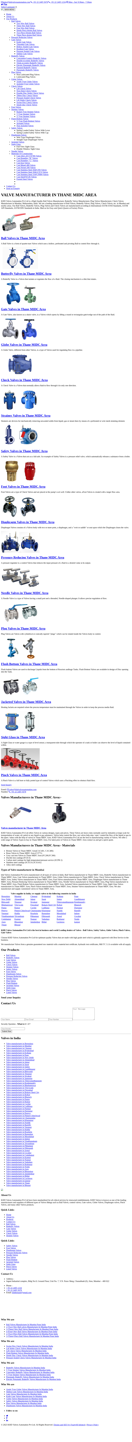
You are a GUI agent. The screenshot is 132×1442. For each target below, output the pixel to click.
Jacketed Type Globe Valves (28, 84)
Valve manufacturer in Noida (18, 1167)
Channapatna (35, 911)
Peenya (4, 911)
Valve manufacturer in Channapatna (20, 1118)
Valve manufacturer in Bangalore (19, 1134)
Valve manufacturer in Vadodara (19, 1162)
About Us (10, 16)
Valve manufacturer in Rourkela (19, 1132)
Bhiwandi (5, 902)
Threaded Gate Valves (25, 44)
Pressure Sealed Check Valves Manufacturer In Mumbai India (31, 1358)
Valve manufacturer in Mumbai (18, 1046)
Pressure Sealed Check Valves (28, 98)
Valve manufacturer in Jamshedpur (20, 1174)
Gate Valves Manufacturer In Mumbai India (24, 1394)
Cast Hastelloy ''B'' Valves (27, 158)
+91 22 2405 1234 (58, 2)
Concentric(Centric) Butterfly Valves (31, 58)
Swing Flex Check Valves (27, 102)
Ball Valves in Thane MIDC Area (23, 238)
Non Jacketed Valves (25, 126)
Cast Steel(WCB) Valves (26, 177)
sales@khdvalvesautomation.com (16, 2)
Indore (77, 913)
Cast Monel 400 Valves (25, 165)
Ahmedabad (19, 899)
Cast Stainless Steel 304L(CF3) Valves (32, 172)
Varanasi (4, 913)
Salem (59, 899)
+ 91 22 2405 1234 (14, 1288)
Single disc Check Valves (26, 105)
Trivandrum (19, 916)
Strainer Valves (17, 109)
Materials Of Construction (21, 153)
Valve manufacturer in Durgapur (19, 1111)
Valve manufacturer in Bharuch (19, 1097)
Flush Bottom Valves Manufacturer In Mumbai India (27, 1353)
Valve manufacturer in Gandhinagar (20, 1069)
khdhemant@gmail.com (21, 1292)
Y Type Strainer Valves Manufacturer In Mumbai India (28, 1375)
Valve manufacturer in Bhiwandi (19, 1071)
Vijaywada (18, 905)
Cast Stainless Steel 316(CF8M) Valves (32, 174)
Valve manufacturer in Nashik (18, 1123)
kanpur (77, 922)
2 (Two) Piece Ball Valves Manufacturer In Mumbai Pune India (32, 1334)
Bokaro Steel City (49, 905)
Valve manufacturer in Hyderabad (20, 1050)
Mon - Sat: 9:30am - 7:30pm (80, 2)
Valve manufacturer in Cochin (18, 1104)
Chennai (33, 896)
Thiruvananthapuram (65, 902)
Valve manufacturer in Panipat (18, 1109)
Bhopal (17, 925)
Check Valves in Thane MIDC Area (24, 380)
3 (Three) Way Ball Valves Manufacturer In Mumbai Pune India (32, 1329)
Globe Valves (16, 79)
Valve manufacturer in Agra (17, 1169)
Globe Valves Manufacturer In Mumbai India (24, 1399)
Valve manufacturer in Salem (18, 1067)
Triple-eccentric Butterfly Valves (29, 63)
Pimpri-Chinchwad (22, 911)
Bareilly (77, 911)
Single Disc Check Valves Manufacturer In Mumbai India (29, 1355)
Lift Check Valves (23, 88)
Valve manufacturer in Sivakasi (18, 1076)
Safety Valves (16, 128)
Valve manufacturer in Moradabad (20, 1136)
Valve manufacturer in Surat (17, 1064)
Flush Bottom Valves (19, 119)
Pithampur (34, 916)
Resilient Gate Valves (25, 49)
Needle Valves (17, 151)
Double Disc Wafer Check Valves (30, 93)
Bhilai (44, 922)
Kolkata (60, 896)
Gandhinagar (79, 899)
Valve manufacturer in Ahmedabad (20, 1060)
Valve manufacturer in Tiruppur (19, 1074)
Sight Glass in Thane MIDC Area (23, 737)
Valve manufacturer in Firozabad (19, 1090)
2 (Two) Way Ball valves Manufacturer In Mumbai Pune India (31, 1327)
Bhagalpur (18, 922)
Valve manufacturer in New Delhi (20, 1057)
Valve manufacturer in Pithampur (19, 1146)
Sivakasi (33, 902)
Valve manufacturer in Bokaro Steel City (22, 1092)
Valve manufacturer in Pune (17, 1055)
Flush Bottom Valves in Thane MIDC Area (29, 664)
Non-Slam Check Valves (26, 91)
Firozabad (34, 905)
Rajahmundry (79, 902)
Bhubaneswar (7, 905)
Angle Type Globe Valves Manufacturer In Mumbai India (29, 1389)
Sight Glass (16, 144)
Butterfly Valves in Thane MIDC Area (26, 273)
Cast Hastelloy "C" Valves (27, 160)
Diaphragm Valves (18, 135)
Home (8, 14)
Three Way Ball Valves (25, 26)
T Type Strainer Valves (25, 114)
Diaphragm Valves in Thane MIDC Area (27, 522)
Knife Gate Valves (23, 42)
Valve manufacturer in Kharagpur (19, 1120)
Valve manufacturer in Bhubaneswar (21, 1085)
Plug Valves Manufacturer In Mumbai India (24, 1403)
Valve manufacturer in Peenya (18, 1113)
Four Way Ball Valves (25, 28)
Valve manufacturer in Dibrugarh (19, 1148)
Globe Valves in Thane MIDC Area (24, 344)
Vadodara (45, 919)
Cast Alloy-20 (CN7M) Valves (28, 156)
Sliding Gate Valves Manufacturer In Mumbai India (27, 1392)
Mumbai (17, 896)
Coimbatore (6, 919)
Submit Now (6, 1031)
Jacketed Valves (22, 123)
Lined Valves (11, 992)
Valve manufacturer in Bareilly (18, 1125)
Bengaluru (5, 896)
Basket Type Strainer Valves (27, 112)
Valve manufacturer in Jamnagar (19, 1078)
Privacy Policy (93, 1425)
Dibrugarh (46, 916)
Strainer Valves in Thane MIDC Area (25, 415)
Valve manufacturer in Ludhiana (19, 1106)
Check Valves (17, 86)
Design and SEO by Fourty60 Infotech (69, 1425)
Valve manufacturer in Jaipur (18, 1062)
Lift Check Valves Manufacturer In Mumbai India (26, 1351)
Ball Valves (16, 21)
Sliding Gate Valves (24, 54)
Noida (76, 919)
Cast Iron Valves (23, 163)
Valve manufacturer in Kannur (18, 1157)
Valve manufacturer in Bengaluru (19, 1044)
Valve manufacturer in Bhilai (18, 1176)
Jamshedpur (35, 922)
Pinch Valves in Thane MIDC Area (24, 775)
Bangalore (46, 913)
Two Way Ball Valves (25, 23)
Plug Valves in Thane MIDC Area (23, 628)
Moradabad (61, 913)
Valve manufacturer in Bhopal (18, 1185)
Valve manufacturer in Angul (18, 1150)
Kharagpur (46, 911)
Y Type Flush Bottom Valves (28, 121)
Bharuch (77, 905)
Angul (59, 916)
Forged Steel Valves (24, 179)
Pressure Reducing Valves (21, 37)
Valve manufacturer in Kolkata (18, 1053)
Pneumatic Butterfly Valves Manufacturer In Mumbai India (30, 1377)
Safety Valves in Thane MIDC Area (24, 451)
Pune (76, 896)
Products (9, 1219)
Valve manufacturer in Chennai (18, 1048)
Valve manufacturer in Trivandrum (20, 1143)
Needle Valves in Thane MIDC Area (24, 593)
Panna (3, 908)
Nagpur (33, 919)
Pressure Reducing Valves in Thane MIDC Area (32, 557)
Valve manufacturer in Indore (18, 1139)
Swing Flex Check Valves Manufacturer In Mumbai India (29, 1346)
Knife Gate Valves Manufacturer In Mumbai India (26, 1396)
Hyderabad (46, 896)
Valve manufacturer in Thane (18, 1183)
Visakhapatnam (7, 916)
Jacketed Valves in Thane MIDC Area (26, 701)
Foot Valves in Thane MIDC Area (23, 486)
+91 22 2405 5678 (40, 2)
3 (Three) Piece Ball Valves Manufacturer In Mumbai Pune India (32, 1336)
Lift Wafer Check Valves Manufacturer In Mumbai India (29, 1348)
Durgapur (78, 908)
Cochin (33, 908)
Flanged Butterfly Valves (26, 67)
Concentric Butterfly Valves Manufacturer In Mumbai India (30, 1372)
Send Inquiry (6, 785)
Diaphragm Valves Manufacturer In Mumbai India (26, 1406)
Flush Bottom (11, 983)
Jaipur (32, 899)
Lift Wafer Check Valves (26, 100)
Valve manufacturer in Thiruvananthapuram (24, 1081)
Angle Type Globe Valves (27, 81)
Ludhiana (45, 908)
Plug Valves (16, 72)
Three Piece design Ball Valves (29, 35)
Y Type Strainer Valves (25, 116)
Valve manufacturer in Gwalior (18, 1153)
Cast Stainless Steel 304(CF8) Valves (31, 170)
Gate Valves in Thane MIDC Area (23, 309)
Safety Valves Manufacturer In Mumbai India (24, 1401)
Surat (44, 899)
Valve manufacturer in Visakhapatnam (21, 1141)
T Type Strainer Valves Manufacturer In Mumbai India (28, 1370)
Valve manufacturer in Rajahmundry (21, 1083)
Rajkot (59, 905)
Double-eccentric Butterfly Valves (30, 61)
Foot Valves (16, 107)
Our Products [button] (11, 19)
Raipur (17, 908)
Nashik (60, 911)
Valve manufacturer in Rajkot (18, 1095)
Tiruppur (18, 902)
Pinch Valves (11, 990)
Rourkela (34, 913)
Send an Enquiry (13, 188)
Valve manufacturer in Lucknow (19, 1178)
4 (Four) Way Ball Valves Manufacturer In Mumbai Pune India (31, 1331)
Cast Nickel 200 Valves (26, 167)
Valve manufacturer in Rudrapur (19, 1164)
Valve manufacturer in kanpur (18, 1181)
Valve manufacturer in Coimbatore (20, 1155)
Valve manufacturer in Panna (18, 1099)
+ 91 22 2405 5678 (14, 1290)
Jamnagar (45, 902)
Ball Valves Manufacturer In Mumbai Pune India (26, 1324)
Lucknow (61, 922)
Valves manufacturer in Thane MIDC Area (23, 828)
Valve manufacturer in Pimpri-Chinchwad (23, 1116)
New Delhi (5, 899)
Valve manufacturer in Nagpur (18, 1160)
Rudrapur (60, 919)
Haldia (17, 913)
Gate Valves (16, 40)
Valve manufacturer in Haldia (18, 1129)
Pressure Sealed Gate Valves (28, 51)
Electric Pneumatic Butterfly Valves (30, 65)
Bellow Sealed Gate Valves (27, 47)
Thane (4, 925)
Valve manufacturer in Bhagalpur (19, 1171)
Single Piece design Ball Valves (29, 30)
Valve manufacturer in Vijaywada (19, 1088)
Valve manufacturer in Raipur (18, 1102)
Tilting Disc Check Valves (27, 95)
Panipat (60, 908)
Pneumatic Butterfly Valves (27, 70)
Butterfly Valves (17, 56)
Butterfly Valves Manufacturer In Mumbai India (25, 1368)
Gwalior (77, 916)
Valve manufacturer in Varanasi (19, 1127)
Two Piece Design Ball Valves (28, 33)
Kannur (17, 919)
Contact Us (10, 186)
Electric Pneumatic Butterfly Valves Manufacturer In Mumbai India (33, 1379)
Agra (3, 922)
